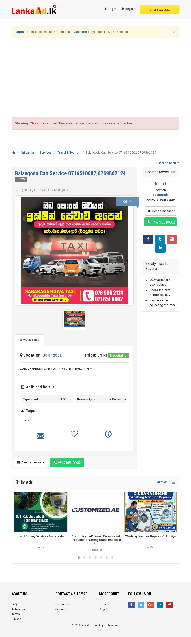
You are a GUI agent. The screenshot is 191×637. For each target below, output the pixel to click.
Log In (112, 8)
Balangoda (52, 355)
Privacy (16, 619)
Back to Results (168, 163)
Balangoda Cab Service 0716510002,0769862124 (70, 173)
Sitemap (60, 609)
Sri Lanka (27, 152)
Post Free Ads (160, 10)
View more (164, 482)
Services (45, 152)
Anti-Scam (18, 609)
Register (130, 8)
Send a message (32, 462)
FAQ (14, 604)
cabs (26, 420)
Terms (16, 614)
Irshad (160, 183)
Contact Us (62, 604)
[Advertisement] (95, 77)
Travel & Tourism (69, 152)
